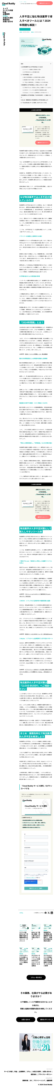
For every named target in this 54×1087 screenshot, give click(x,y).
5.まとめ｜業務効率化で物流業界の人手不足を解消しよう (34, 100)
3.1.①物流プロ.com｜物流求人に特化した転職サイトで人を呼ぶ (37, 87)
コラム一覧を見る (36, 977)
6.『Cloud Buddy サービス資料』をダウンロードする (34, 102)
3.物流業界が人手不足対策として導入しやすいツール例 (34, 85)
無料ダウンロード (42, 142)
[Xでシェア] (49, 913)
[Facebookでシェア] (45, 913)
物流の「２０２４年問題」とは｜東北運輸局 (36, 354)
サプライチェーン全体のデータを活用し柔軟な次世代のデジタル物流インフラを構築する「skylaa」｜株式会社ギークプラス (35, 672)
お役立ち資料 (8, 18)
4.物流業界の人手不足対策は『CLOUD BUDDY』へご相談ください (36, 96)
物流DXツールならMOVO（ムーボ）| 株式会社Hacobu (38, 634)
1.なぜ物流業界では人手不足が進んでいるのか (32, 67)
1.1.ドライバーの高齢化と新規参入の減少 (32, 69)
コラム (5, 16)
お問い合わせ (8, 21)
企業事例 (6, 14)
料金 (4, 12)
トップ (5, 8)
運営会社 (6, 19)
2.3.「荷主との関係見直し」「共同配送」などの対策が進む (35, 82)
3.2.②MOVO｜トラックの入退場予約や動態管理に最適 (35, 90)
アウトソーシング (39, 1080)
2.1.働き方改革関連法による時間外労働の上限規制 (34, 77)
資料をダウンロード (45, 3)
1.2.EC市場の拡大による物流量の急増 (31, 72)
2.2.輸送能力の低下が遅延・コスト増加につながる (34, 79)
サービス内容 (8, 10)
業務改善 (25, 1080)
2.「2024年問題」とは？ (27, 74)
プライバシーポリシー (45, 1074)
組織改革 (49, 1080)
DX (31, 1080)
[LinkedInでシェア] (52, 913)
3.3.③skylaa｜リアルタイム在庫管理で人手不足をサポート (36, 92)
